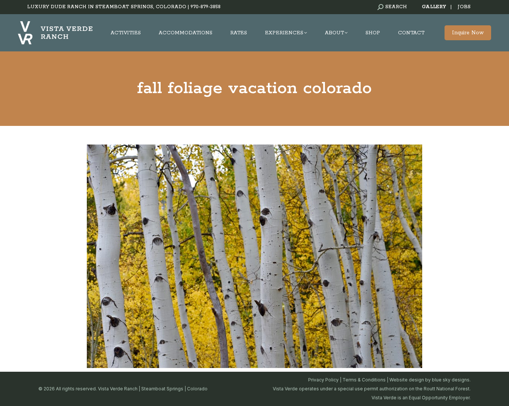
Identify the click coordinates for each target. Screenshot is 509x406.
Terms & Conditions (364, 380)
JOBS (464, 7)
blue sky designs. (451, 380)
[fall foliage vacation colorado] (254, 256)
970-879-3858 (205, 7)
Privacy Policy (323, 380)
